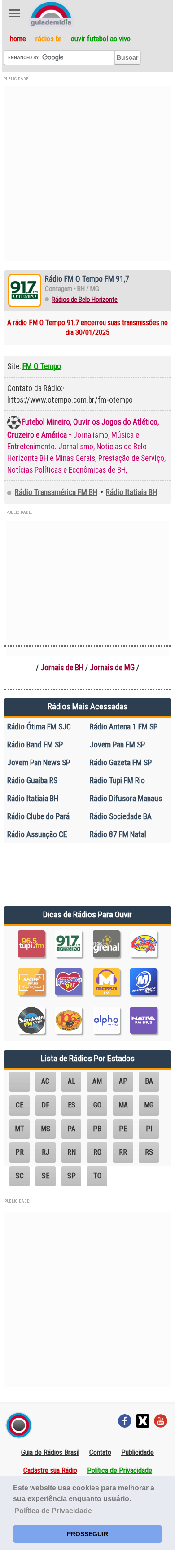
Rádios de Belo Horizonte (85, 299)
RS (149, 1152)
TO (97, 1176)
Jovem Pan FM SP (117, 744)
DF (45, 1105)
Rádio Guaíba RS (32, 780)
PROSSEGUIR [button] (87, 1533)
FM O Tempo (41, 366)
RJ (45, 1152)
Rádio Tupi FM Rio (117, 780)
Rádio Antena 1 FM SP (124, 726)
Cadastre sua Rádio (50, 1470)
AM (97, 1081)
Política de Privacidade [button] (53, 1511)
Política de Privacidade (119, 1470)
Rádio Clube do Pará (38, 816)
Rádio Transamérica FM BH (56, 492)
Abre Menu (14, 13)
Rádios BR (48, 38)
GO (97, 1105)
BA (149, 1081)
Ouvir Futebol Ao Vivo (101, 38)
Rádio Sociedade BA (121, 816)
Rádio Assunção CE (37, 834)
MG (148, 1105)
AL (71, 1081)
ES (71, 1105)
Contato (100, 1452)
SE (45, 1176)
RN (71, 1152)
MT (19, 1129)
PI (149, 1129)
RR (123, 1152)
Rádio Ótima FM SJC (39, 726)
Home (18, 38)
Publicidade (137, 1452)
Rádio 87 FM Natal (118, 834)
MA (123, 1105)
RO (97, 1152)
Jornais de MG (112, 667)
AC (45, 1081)
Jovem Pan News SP (38, 762)
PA (71, 1129)
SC (20, 1176)
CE (19, 1105)
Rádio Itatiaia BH (131, 492)
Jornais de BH (61, 667)
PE (123, 1129)
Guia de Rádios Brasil (50, 1452)
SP (71, 1176)
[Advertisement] (87, 173)
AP (123, 1081)
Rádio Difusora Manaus (126, 798)
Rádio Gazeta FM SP (121, 762)
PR (19, 1152)
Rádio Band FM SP (35, 744)
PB (97, 1129)
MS (45, 1129)
